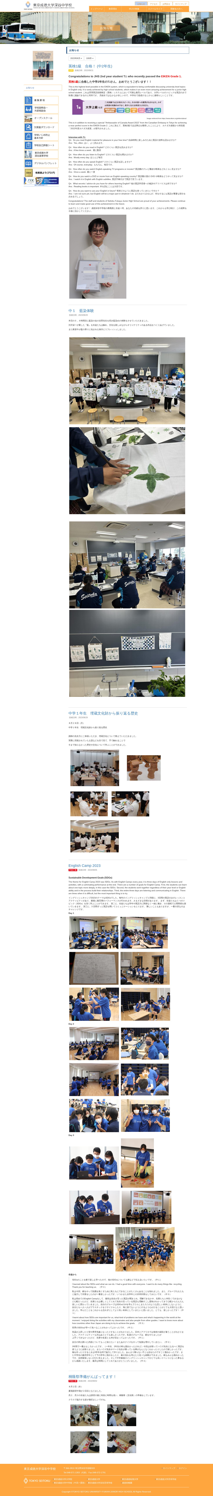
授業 (71, 70)
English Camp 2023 (85, 866)
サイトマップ (169, 1468)
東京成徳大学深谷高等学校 (100, 1483)
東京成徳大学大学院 (63, 1479)
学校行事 (73, 870)
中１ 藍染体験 (81, 311)
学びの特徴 (134, 9)
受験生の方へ (176, 9)
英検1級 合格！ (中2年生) (90, 66)
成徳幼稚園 (127, 1483)
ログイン (183, 1468)
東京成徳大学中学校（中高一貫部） (70, 1483)
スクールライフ (155, 9)
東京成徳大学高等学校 (166, 1479)
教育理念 (113, 9)
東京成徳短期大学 (130, 1479)
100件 (89, 58)
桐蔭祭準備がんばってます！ (93, 1377)
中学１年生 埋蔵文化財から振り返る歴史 (103, 713)
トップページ (97, 9)
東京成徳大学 (94, 1479)
